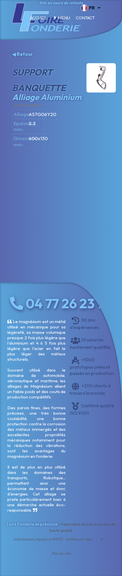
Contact (85, 17)
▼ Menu (61, 17)
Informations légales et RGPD (38, 539)
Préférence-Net (78, 539)
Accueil (38, 17)
